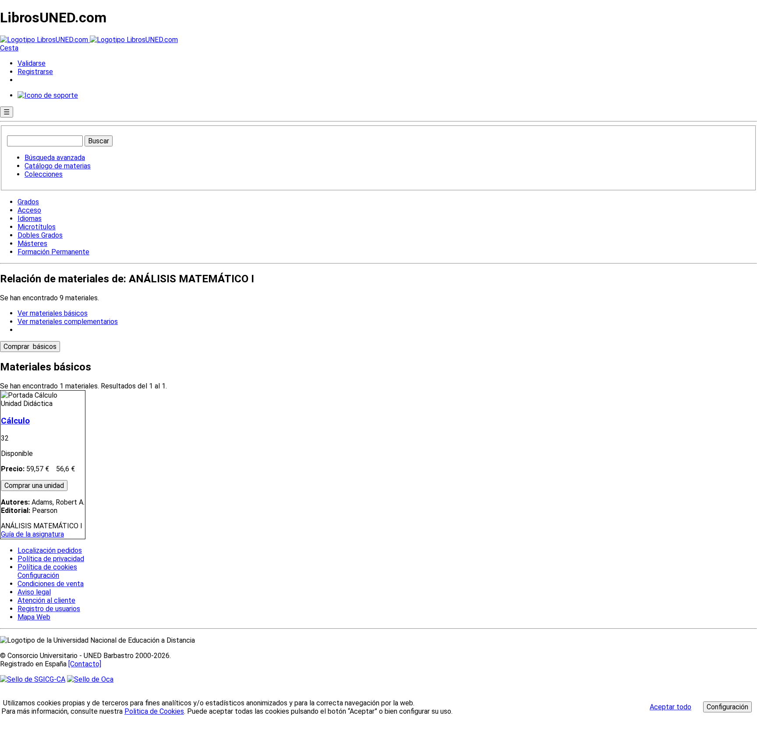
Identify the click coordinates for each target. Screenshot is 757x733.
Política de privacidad (51, 559)
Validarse (32, 63)
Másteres (32, 243)
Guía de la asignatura (32, 534)
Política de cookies (47, 567)
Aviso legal (34, 592)
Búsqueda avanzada (55, 157)
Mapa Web (34, 617)
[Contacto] (84, 664)
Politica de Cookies (154, 711)
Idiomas (30, 218)
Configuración (38, 576)
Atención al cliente (46, 600)
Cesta (9, 48)
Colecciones (44, 174)
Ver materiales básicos (53, 313)
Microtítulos (37, 227)
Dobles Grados (40, 235)
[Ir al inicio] (89, 40)
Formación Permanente (53, 252)
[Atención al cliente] (48, 95)
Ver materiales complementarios (68, 321)
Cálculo (15, 421)
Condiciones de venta (51, 584)
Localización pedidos (50, 550)
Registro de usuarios (49, 609)
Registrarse (35, 72)
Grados (28, 202)
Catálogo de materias (58, 166)
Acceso (29, 210)
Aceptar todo (670, 707)
